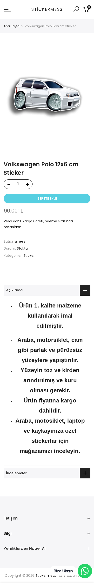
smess (19, 241)
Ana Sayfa (12, 26)
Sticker (29, 255)
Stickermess (47, 9)
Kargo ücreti (33, 221)
